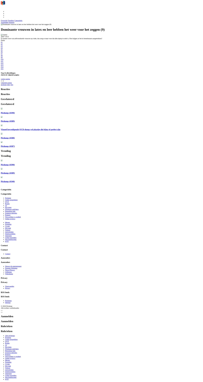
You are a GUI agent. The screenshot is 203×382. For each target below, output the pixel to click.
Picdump (8, 198)
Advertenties (9, 232)
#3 (2, 46)
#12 (2, 63)
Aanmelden (5, 22)
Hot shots (8, 207)
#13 (2, 65)
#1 (2, 42)
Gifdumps (8, 272)
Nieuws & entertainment (13, 266)
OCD (7, 202)
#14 (2, 67)
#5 (2, 50)
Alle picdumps (10, 336)
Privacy (7, 288)
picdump (4, 85)
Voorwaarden (9, 286)
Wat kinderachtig (10, 239)
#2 (2, 44)
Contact (7, 254)
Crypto (7, 226)
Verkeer (7, 230)
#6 (2, 52)
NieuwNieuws (10, 270)
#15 (2, 69)
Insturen (11, 22)
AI (6, 205)
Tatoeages (8, 236)
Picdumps (8, 301)
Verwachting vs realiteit (13, 217)
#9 (2, 57)
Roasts (7, 204)
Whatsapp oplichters (12, 209)
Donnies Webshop (11, 268)
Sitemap (7, 302)
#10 (2, 59)
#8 (2, 55)
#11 (2, 61)
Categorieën (18, 21)
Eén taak (8, 228)
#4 (2, 48)
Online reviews (10, 219)
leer (12, 85)
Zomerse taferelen (11, 213)
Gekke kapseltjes (10, 238)
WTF (7, 241)
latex (8, 85)
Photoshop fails (10, 211)
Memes (7, 222)
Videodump (9, 274)
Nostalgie (8, 224)
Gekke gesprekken (11, 200)
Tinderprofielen (10, 234)
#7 (2, 54)
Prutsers (7, 215)
